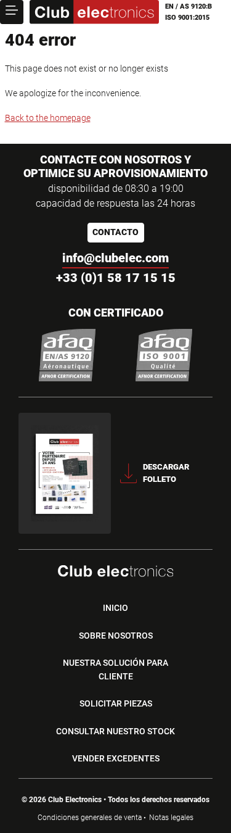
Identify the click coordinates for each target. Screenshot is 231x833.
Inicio (115, 608)
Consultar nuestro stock (115, 731)
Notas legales (171, 817)
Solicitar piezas (115, 703)
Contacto (115, 232)
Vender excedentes (116, 758)
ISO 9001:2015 (187, 18)
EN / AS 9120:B (188, 6)
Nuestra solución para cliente (115, 669)
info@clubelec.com (115, 258)
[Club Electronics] (94, 12)
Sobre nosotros (116, 635)
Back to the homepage (48, 118)
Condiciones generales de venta (90, 817)
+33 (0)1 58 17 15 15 (116, 277)
